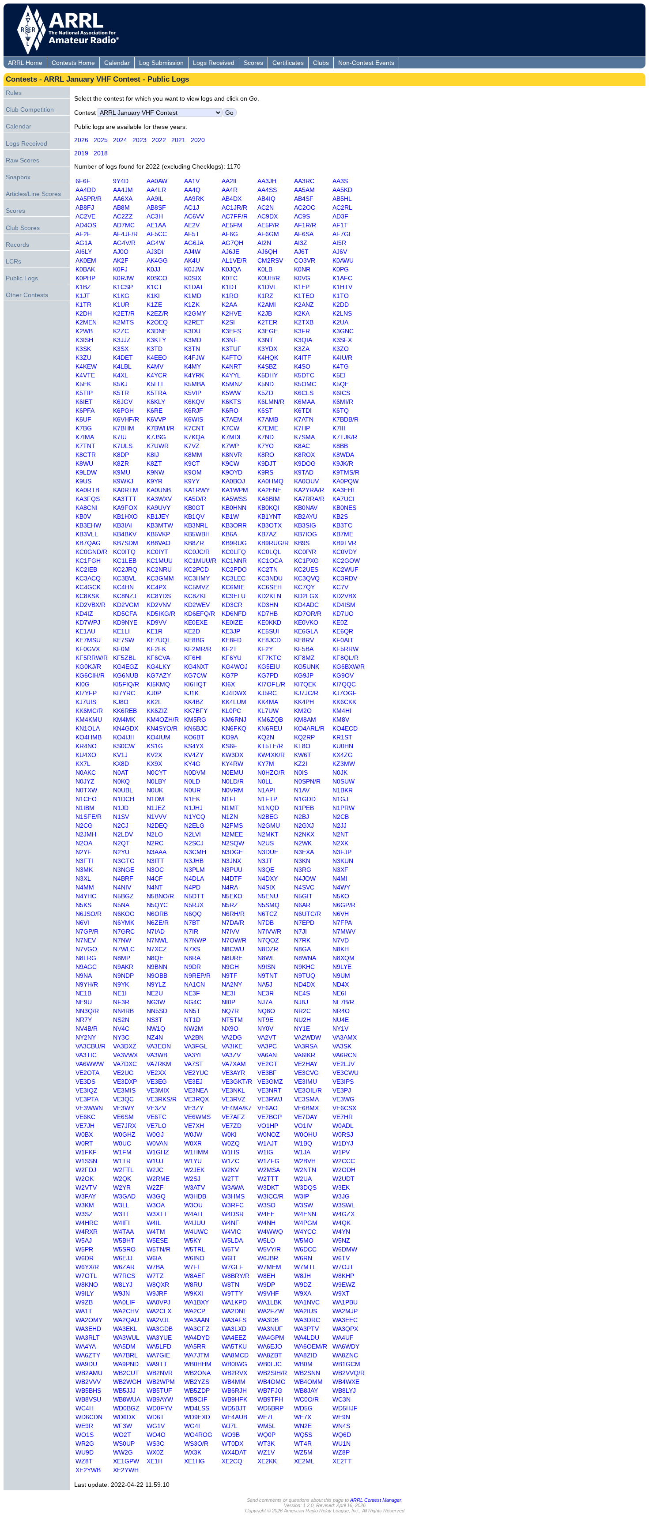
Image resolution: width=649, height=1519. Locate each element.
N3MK (84, 869)
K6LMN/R (270, 401)
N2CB (340, 816)
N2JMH (85, 834)
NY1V (340, 1028)
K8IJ (153, 454)
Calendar (117, 62)
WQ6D (341, 1434)
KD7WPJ (87, 622)
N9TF (230, 975)
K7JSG (156, 437)
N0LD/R (233, 781)
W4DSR (233, 1213)
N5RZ (230, 904)
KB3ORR (234, 525)
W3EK (341, 1187)
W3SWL (343, 1205)
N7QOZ (268, 940)
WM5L (266, 1425)
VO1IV (303, 1125)
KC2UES (306, 569)
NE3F (192, 993)
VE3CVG (306, 1072)
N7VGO (86, 949)
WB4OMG (271, 1381)
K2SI (228, 322)
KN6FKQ (234, 728)
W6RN (303, 1258)
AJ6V (339, 251)
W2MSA (268, 1169)
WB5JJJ (124, 1390)
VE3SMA (306, 1099)
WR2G (84, 1443)
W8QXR (158, 1284)
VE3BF (267, 1072)
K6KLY (156, 401)
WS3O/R (196, 1443)
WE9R (84, 1425)
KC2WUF (345, 569)
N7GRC (124, 931)
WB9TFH (270, 1399)
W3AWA (232, 1187)
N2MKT (268, 834)
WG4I (192, 1425)
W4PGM (305, 1222)
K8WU (84, 463)
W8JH (302, 1275)
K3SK (83, 348)
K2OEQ (157, 322)
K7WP (230, 445)
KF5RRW (345, 648)
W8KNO (86, 1284)
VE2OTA (87, 1072)
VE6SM (123, 1116)
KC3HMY (197, 578)
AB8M (121, 207)
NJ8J (301, 1002)
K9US (83, 481)
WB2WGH (127, 1381)
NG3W (156, 1002)
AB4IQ (266, 198)
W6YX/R (87, 1266)
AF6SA (303, 233)
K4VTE (85, 375)
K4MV (155, 366)
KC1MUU (160, 560)
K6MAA (304, 401)
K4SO (302, 366)
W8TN (230, 1284)
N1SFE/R (88, 816)
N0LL (264, 781)
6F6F (83, 181)
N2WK (303, 843)
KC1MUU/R (200, 560)
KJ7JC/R (306, 693)
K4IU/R (342, 357)
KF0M (121, 648)
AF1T (340, 225)
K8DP (121, 454)
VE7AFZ (233, 1116)
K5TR (121, 392)
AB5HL (341, 198)
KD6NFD (234, 613)
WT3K (266, 1443)
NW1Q (156, 1028)
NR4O (341, 1010)
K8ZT (154, 463)
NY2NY (85, 1037)
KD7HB (267, 613)
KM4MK (124, 719)
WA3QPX (345, 1328)
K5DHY (267, 375)
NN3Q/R (87, 1010)
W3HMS (233, 1196)
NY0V (265, 1028)
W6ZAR (124, 1266)
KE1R (154, 631)
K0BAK (85, 269)
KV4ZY (194, 754)
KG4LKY (158, 666)
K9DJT (266, 463)
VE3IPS (343, 1081)
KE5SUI (268, 631)
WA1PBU (345, 1302)
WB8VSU (88, 1399)
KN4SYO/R (162, 728)
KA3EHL (343, 490)
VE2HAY (305, 1063)
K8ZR (121, 463)
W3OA (155, 1205)
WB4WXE (345, 1381)
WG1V (156, 1425)
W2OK (84, 1178)
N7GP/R (86, 931)
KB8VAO (158, 543)
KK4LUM (234, 701)
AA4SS (267, 189)
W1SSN (86, 1161)
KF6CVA (158, 657)
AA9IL (155, 198)
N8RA (192, 957)
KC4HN (123, 587)
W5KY (192, 1240)
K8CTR (85, 454)
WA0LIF (124, 1302)
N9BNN (157, 966)
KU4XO (85, 754)
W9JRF (157, 1293)
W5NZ (341, 1240)
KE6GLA (305, 631)
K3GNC (343, 331)
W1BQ (303, 1143)
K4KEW (86, 366)
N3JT (264, 860)
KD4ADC (306, 604)
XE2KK (267, 1461)
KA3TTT (124, 498)
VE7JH (84, 1125)
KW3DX (232, 754)
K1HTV (342, 286)
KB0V (83, 516)
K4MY (192, 366)
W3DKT (268, 1187)
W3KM (84, 1205)
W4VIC (231, 1231)
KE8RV (304, 640)
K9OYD (232, 472)
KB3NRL (196, 525)
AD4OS (85, 225)
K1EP (301, 286)
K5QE (340, 384)
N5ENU (267, 896)
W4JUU (194, 1222)
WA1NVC (307, 1302)
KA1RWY (197, 490)
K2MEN (86, 322)
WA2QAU (126, 1319)
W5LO (266, 1240)
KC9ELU (233, 595)
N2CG (84, 825)
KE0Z (340, 622)
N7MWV (343, 931)
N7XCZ (157, 949)
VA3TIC (86, 1055)
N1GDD (305, 799)
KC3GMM (160, 578)
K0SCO (157, 278)
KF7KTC (269, 657)
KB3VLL (86, 534)
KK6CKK (344, 701)
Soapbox (18, 177)
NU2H (302, 1019)
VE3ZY (194, 1108)
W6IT (229, 1258)
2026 (81, 139)
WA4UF (343, 1337)
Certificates (288, 62)
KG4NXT (196, 666)
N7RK (302, 940)
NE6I (339, 993)
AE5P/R (268, 225)
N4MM (84, 887)
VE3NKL (233, 1090)
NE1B (83, 993)
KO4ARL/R (309, 728)
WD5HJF (345, 1408)
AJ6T (301, 251)
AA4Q (192, 189)
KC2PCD (196, 569)
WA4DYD (197, 1337)
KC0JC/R (197, 551)
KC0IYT (157, 551)
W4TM (156, 1231)
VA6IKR (304, 1055)
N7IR (191, 931)
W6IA (154, 1258)
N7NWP (195, 940)
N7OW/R (234, 940)
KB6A (229, 534)
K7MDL (232, 437)
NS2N (121, 1019)
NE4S (302, 993)
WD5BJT (234, 1408)
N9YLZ (156, 984)
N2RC (155, 843)
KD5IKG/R (161, 613)
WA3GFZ (197, 1328)
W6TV (341, 1258)
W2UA (302, 1178)
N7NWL (157, 940)
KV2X (154, 754)
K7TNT (85, 445)
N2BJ (301, 816)
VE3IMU (305, 1081)
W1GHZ (158, 1152)
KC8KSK (87, 595)
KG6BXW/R (348, 666)
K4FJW (194, 357)
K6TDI (303, 410)
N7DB (265, 922)
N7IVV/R (269, 931)
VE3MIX (158, 1090)
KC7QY (304, 587)
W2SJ (192, 1178)
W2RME (158, 1178)
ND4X (340, 984)
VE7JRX (124, 1125)
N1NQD (268, 807)
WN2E (303, 1425)
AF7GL (342, 233)
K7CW (230, 428)
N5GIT (303, 896)
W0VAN (157, 1143)
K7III (338, 428)
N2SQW (233, 843)
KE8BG (194, 640)
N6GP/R (343, 904)
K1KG (121, 295)
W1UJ (155, 1161)
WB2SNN (307, 1372)
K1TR (83, 304)
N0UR (192, 790)
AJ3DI (155, 251)
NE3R (265, 993)
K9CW (230, 463)
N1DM (155, 799)
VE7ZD (231, 1125)
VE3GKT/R (237, 1081)
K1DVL (266, 286)
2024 (120, 139)
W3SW (303, 1205)
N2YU (121, 852)
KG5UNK (306, 666)
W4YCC (305, 1231)
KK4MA (267, 701)
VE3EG (157, 1081)
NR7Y (83, 1019)
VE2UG (123, 1072)
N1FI (228, 799)
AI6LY (83, 251)
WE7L (265, 1417)
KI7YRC (124, 693)
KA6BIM (268, 498)
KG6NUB (125, 675)
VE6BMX (306, 1108)
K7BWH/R (160, 428)
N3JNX (231, 860)
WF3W (122, 1425)
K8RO (265, 454)
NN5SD (157, 1010)
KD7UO (343, 613)
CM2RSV (270, 260)
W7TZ (155, 1275)
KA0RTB (87, 490)
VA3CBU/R (90, 1046)
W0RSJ (342, 1134)
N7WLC (124, 949)
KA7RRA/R (309, 498)
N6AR (302, 904)
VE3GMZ (270, 1081)
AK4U (192, 260)
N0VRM (232, 790)
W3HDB (195, 1196)
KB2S (340, 516)
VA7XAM (234, 1063)
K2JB (264, 313)
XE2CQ (232, 1461)
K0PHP (85, 278)
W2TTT (268, 1178)
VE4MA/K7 (237, 1108)
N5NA (121, 904)
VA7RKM (159, 1063)
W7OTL (86, 1275)
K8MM (193, 454)
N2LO (155, 834)
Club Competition (30, 109)
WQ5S (303, 1434)
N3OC (155, 869)
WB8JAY (306, 1390)
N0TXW (86, 790)
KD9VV (156, 622)
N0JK (339, 772)
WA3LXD (234, 1328)
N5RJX (194, 904)
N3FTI (84, 860)
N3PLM (194, 869)
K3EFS (231, 331)
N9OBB (157, 975)
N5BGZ (123, 896)
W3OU (193, 1205)
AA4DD (85, 189)
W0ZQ (231, 1143)
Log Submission (161, 62)
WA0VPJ (158, 1302)
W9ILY (84, 1293)
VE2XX (156, 1072)
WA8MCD (235, 1355)
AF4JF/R (125, 233)
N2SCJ (194, 843)
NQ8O (266, 1010)
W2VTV (86, 1187)
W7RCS (124, 1275)
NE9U (83, 1002)
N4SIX (266, 887)
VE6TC (156, 1116)
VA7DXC (125, 1063)
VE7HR (342, 1116)
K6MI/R (342, 401)
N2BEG (267, 816)
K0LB (264, 269)
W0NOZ (268, 1134)
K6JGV (122, 401)
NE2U (155, 993)
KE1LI (121, 631)
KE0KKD (269, 622)
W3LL (121, 1205)
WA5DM (124, 1346)
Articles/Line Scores (33, 193)
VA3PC (267, 1046)
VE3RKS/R (162, 1099)
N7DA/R (233, 922)
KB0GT (194, 507)
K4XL (120, 375)
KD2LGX (306, 595)
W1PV (341, 1152)
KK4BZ (194, 701)
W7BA (155, 1266)
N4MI (339, 878)
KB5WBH (197, 534)
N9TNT (267, 975)
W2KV (230, 1169)
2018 (101, 153)
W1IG (265, 1152)
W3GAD (124, 1196)
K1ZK (192, 304)
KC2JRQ (125, 569)
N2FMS (232, 825)
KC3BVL (124, 578)
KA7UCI (343, 498)
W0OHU (305, 1134)
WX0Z (155, 1452)
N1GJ (340, 799)
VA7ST (193, 1063)
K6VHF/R (126, 419)
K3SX (120, 348)
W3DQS (305, 1187)
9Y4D (120, 181)
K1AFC (342, 278)
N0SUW (343, 781)
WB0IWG (234, 1364)
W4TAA (123, 1231)
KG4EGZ (125, 666)
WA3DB (268, 1319)
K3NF (230, 339)
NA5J (264, 984)
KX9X (154, 763)
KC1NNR (234, 560)
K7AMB (267, 419)
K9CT (192, 463)
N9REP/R (197, 975)
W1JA (302, 1152)
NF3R (121, 1002)
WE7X (302, 1417)
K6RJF (193, 410)
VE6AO (267, 1108)
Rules (14, 92)
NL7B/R (343, 1002)
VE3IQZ (86, 1090)
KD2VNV (159, 604)
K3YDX (267, 348)
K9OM (193, 472)
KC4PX (156, 587)
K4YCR (157, 375)
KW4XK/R (271, 754)
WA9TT (157, 1364)
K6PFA (84, 410)
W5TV (230, 1249)
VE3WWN (89, 1108)
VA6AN (267, 1055)
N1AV (301, 790)
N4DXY (267, 878)
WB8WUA (126, 1399)
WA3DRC (307, 1319)
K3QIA (303, 339)
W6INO (194, 1258)
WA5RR (195, 1346)
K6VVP (156, 419)
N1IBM (84, 807)
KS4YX (194, 746)
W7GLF (232, 1266)
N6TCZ (267, 913)
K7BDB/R (345, 419)
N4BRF (123, 878)
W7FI (191, 1266)
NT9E (265, 1019)
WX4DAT (234, 1452)
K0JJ (153, 269)
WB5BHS (88, 1390)
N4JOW (305, 878)
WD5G (303, 1408)
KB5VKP (158, 534)
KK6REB (125, 710)
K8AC (302, 445)
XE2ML (304, 1461)
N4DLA (194, 878)
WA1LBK (269, 1302)
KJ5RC (267, 693)
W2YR (122, 1187)
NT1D (192, 1019)
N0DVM (195, 772)
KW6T (302, 754)
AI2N (264, 242)
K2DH (83, 313)
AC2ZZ (123, 216)
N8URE (232, 957)
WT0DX (232, 1443)
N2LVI (192, 834)
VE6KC (85, 1116)
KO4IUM (158, 737)
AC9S (302, 216)
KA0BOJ (233, 481)
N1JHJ (193, 807)
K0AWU (343, 260)
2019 (81, 153)
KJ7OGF (344, 693)
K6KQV (194, 401)
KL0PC (231, 710)
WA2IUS (305, 1311)
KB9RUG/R (273, 543)
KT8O (302, 746)
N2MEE (232, 834)
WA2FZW (270, 1311)
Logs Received (213, 62)
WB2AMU (88, 1372)
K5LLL (155, 384)
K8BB (340, 445)
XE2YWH (126, 1470)
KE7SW (123, 640)
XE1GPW (126, 1461)
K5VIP (192, 392)
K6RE (154, 410)
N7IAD (156, 931)
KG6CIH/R (90, 675)
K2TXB (303, 322)
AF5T (192, 233)
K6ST (265, 410)
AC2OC (304, 207)
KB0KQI (268, 507)
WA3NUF (270, 1328)
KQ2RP (304, 737)
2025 (101, 139)
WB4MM (233, 1381)
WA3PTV (306, 1328)
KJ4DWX (234, 693)
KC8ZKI (195, 595)
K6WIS (193, 419)
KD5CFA (124, 613)
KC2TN (267, 569)
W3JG (341, 1196)
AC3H (155, 216)
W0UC (122, 1143)
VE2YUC (196, 1072)
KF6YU (231, 657)
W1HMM (196, 1152)
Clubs (321, 62)
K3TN (192, 348)
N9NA (83, 975)
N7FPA (341, 922)
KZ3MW (343, 763)
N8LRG (85, 957)
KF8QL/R (345, 657)
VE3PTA (86, 1099)
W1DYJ (342, 1143)
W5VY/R (269, 1249)
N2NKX (304, 834)
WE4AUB (234, 1417)
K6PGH (123, 410)
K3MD (192, 339)
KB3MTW (160, 525)
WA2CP (194, 1311)
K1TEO (304, 295)
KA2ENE (269, 490)
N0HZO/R (271, 772)
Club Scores (23, 227)
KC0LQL (269, 551)
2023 (139, 139)
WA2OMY (88, 1319)
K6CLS (303, 392)
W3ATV (194, 1187)
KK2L (154, 701)
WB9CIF (196, 1399)
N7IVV (230, 931)
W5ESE (157, 1240)
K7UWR (158, 445)
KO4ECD (345, 728)
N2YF (83, 852)
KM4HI (341, 710)
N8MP (121, 957)
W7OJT (343, 1266)
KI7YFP (86, 693)
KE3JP (231, 631)
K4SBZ (267, 366)
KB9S (301, 543)
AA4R (230, 189)
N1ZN (230, 816)
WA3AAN (196, 1319)
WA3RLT (87, 1337)
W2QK (122, 1178)
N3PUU (232, 869)
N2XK (340, 843)
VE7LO (156, 1125)
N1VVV (156, 816)
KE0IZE (232, 622)
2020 (198, 139)
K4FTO (232, 357)
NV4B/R (86, 1028)
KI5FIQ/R (126, 684)
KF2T (229, 648)
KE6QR (342, 631)
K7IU (120, 437)
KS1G (155, 746)
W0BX (84, 1134)
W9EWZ (343, 1284)
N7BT (192, 922)
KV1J (120, 754)
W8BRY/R (235, 1275)
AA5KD (342, 189)
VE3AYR (233, 1072)
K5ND (265, 384)
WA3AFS (234, 1319)
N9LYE (341, 966)
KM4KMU (88, 719)
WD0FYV (159, 1408)
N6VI (82, 922)
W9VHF (268, 1293)
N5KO (340, 896)
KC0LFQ (234, 551)
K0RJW (123, 278)
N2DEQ (157, 825)
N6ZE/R (158, 922)
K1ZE (154, 304)
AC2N (265, 207)
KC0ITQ (124, 551)
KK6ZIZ (157, 710)
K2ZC (121, 331)
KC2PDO (234, 569)
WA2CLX (159, 1311)
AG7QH (232, 242)
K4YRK (194, 375)
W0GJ (155, 1134)
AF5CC (157, 233)
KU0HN (342, 746)
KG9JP (303, 675)
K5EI (339, 375)
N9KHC (304, 966)
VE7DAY (305, 1116)
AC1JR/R (234, 207)
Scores (253, 62)
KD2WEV (197, 604)
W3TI (120, 1213)
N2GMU (268, 825)
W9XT (341, 1293)
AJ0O (120, 251)
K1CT (154, 286)
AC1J (191, 207)
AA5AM (304, 189)
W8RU (193, 1284)
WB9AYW (160, 1399)
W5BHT (124, 1240)
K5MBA (194, 384)
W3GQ (156, 1196)
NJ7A (264, 1002)
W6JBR (267, 1258)
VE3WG (343, 1099)
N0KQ (121, 781)
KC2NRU (159, 569)
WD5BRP (270, 1408)
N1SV (121, 816)
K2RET (194, 322)
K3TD (154, 348)
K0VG (302, 278)
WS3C (155, 1443)
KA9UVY (158, 507)
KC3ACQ (88, 578)
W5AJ (83, 1240)
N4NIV (122, 887)
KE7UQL (158, 640)
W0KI (229, 1134)
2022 (159, 139)
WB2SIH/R (272, 1372)
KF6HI (193, 657)
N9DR (192, 966)
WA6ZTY (87, 1355)
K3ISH (84, 339)
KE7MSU (88, 640)
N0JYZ (84, 781)
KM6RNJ (234, 719)
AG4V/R (124, 242)
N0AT (120, 772)
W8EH (266, 1275)
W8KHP (343, 1275)
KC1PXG (306, 560)
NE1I (120, 993)
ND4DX (304, 984)
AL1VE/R (234, 260)
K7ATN (303, 419)
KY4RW (232, 763)
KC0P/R (305, 551)
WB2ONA (197, 1372)
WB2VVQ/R (348, 1372)
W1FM (122, 1152)
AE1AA (156, 225)
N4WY (341, 887)
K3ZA (301, 348)
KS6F (229, 746)
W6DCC (305, 1249)
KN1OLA (87, 728)
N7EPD (304, 922)
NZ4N (155, 1037)
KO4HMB (88, 737)
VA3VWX (125, 1055)
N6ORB (157, 913)
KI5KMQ (158, 684)
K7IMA (84, 437)
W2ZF (155, 1187)
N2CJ (120, 825)
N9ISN (266, 966)
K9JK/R (342, 463)
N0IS (301, 772)
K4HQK (267, 357)
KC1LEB (124, 560)
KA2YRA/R (309, 490)
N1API (266, 790)
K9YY (192, 481)
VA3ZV (231, 1055)
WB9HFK (234, 1399)
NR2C (302, 1010)
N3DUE (267, 852)
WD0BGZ (126, 1408)
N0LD (192, 781)
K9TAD (303, 472)
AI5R (339, 242)
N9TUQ (304, 975)
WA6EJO (269, 1346)
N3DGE (232, 852)
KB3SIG (305, 525)
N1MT (230, 807)
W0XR (193, 1143)
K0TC (230, 278)
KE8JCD (269, 640)
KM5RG (195, 719)
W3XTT (157, 1213)
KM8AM (305, 719)
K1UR (121, 304)
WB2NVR (160, 1372)
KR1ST (342, 737)
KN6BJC (196, 728)
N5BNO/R (160, 896)
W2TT (230, 1178)
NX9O (230, 1028)
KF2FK (156, 648)
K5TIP (84, 392)
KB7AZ (267, 534)
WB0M (303, 1364)
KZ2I (300, 763)
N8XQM (343, 957)
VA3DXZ (124, 1046)
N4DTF (232, 878)
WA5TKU (234, 1346)
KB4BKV (124, 534)
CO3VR (304, 260)
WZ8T (84, 1461)
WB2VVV (88, 1381)
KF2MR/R (197, 648)
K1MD (192, 295)
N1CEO (86, 799)
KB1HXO (125, 516)
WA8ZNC (345, 1355)
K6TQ (340, 410)
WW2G (123, 1452)
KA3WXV (159, 498)
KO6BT (194, 737)
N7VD (340, 940)
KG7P (230, 675)
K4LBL (122, 366)
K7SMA (304, 437)
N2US (265, 843)
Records (17, 244)
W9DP (266, 1284)
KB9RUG (234, 543)
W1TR (122, 1161)
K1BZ (83, 286)
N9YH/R (86, 984)
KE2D (192, 631)
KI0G (82, 684)
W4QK (341, 1222)
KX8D (121, 763)
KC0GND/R (91, 551)
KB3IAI (122, 525)
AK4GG (157, 260)
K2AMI (266, 304)
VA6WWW (89, 1063)
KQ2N (265, 737)
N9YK (121, 984)
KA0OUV (306, 481)
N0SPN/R (307, 781)
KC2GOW (346, 560)
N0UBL (122, 790)
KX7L (82, 763)
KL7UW (268, 710)
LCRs (13, 261)
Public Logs (22, 278)
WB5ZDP (197, 1390)
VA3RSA (305, 1046)
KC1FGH (88, 560)
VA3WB (157, 1055)
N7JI (300, 931)
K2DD (340, 304)
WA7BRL (125, 1355)
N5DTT (194, 896)
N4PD (192, 887)
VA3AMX (344, 1037)
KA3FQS (87, 498)
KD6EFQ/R (199, 613)
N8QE (155, 957)
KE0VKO (306, 622)
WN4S (341, 1425)
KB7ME (342, 534)
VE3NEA (196, 1090)
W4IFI (121, 1222)
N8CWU (233, 949)
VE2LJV (343, 1063)
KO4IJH (124, 737)
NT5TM (232, 1019)
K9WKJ (123, 481)
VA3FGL (195, 1046)
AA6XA (122, 198)
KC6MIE (233, 587)
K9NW (155, 472)
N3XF (340, 869)
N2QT (121, 843)
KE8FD (231, 640)
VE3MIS (124, 1090)
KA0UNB (159, 490)
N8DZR (267, 949)
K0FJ (120, 269)
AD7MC (124, 225)
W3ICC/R (270, 1196)
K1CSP (123, 286)
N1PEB (304, 807)
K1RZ (265, 295)
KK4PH (304, 701)
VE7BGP (269, 1116)
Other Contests (27, 294)
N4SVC (304, 887)
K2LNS (342, 313)
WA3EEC (345, 1319)
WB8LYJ (344, 1390)
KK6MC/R (89, 710)
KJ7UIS (85, 701)
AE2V (192, 225)
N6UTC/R (307, 913)
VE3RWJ (269, 1099)
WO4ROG (198, 1434)
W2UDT (343, 1178)
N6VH (340, 913)
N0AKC (85, 772)
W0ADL (342, 1125)
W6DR (84, 1258)
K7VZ (192, 445)
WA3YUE (159, 1337)
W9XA (302, 1293)
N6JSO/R (88, 913)
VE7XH (194, 1125)
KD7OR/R (307, 613)
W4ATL (194, 1213)
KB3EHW (88, 525)
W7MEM (269, 1266)
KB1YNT (269, 516)
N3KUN (342, 860)
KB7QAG (88, 543)
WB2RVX (234, 1372)
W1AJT (267, 1143)
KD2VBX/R (90, 604)
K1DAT (194, 286)
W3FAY (85, 1196)
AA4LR (156, 189)
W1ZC (230, 1161)
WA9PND (126, 1364)
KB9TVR (344, 543)
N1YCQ (194, 816)
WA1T (83, 1311)
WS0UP (124, 1443)
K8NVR (232, 454)
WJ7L (229, 1425)
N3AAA (156, 852)
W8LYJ (122, 1284)
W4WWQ (270, 1231)
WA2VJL (158, 1319)
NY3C (121, 1037)
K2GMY (195, 313)
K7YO (265, 445)
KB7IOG (305, 534)
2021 (178, 139)
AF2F (83, 233)
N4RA (230, 887)
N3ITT (155, 860)
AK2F (120, 260)
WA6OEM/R (310, 1346)
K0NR (302, 269)
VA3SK (341, 1046)
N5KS (83, 904)
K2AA (229, 304)
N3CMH (195, 852)
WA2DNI (233, 1311)
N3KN (302, 860)
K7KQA (194, 437)
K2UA (340, 322)
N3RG (302, 869)
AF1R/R (305, 225)
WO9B (231, 1434)
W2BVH (305, 1161)
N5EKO (232, 896)
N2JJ (339, 825)
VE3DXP (125, 1081)
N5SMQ (268, 904)
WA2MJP (345, 1311)
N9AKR (123, 966)
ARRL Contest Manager (375, 1500)
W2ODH (343, 1169)
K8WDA (343, 454)
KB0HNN (234, 507)
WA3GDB (160, 1328)
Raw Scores (22, 160)
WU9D (84, 1452)
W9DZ (303, 1284)
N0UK (155, 790)
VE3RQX (196, 1099)
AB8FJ (84, 207)
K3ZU (83, 357)
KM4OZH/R (163, 719)
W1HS (230, 1152)
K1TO (340, 295)
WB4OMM (308, 1381)
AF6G (230, 233)
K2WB (84, 331)
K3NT (265, 339)
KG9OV (343, 675)
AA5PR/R (88, 198)
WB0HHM (197, 1364)
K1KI (153, 295)
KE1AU (85, 631)
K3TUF (231, 348)
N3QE (265, 869)
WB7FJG (270, 1390)
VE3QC (123, 1099)
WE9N (341, 1417)
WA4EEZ (234, 1337)
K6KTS (231, 401)
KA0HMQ (270, 481)
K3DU (192, 331)
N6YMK (123, 922)
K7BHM (123, 428)
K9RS (265, 472)
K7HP (302, 428)
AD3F (340, 216)
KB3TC (342, 525)
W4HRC (86, 1222)
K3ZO (340, 348)
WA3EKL (125, 1328)
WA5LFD (159, 1346)
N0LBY (156, 781)
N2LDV (123, 834)
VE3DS (85, 1081)
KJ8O (120, 701)
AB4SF (303, 198)
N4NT (155, 887)
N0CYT (157, 772)
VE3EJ (193, 1081)
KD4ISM (343, 604)
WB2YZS (196, 1381)
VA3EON (159, 1046)
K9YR (154, 481)
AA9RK (194, 198)
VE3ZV (156, 1108)
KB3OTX (269, 525)
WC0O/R (306, 1399)
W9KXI (193, 1293)
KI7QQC (344, 684)
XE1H (154, 1461)
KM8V (340, 719)
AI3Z (300, 242)
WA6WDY (345, 1346)
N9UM (341, 975)
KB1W (230, 516)
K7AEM (232, 419)
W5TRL (194, 1249)
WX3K (192, 1452)
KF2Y (265, 648)
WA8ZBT (269, 1355)
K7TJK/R (344, 437)
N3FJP (341, 852)
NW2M (193, 1028)
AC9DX (267, 216)
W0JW (193, 1134)
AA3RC (304, 181)
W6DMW (344, 1249)
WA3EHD (88, 1328)
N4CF (155, 878)
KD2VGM (126, 604)
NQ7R (230, 1010)
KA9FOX (125, 507)
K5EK (83, 384)
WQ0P (266, 1434)
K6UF (83, 419)
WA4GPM (270, 1337)
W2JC (155, 1169)
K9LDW (86, 472)
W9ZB (84, 1302)
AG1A (83, 242)
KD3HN (267, 604)
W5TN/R (158, 1249)
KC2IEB (86, 569)
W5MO (303, 1240)
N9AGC (86, 966)
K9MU (121, 472)
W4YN (341, 1231)
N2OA (83, 843)
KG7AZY (159, 675)
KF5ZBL (124, 657)
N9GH (230, 966)
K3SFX (342, 339)
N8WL (265, 957)
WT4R (303, 1443)
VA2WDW (307, 1037)
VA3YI (192, 1055)
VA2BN (194, 1037)
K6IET (84, 401)
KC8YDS (159, 595)
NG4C (192, 1002)
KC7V (340, 587)
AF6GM (268, 233)
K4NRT (232, 366)
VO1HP (267, 1125)
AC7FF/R (235, 216)
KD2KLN (269, 595)
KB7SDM (125, 543)
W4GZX (343, 1213)
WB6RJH (234, 1390)
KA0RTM (125, 490)
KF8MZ (304, 657)
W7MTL (305, 1266)
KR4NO (86, 746)
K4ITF (302, 357)
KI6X (228, 684)
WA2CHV (126, 1311)
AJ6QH (267, 251)
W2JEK (194, 1169)
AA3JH (266, 181)
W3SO (266, 1205)
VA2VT (266, 1037)
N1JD (120, 807)
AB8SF (156, 207)
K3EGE (267, 331)
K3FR (302, 331)
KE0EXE (196, 622)
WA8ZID (305, 1355)
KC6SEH (269, 587)
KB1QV (194, 516)
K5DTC (304, 375)
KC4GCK (88, 587)
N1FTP (267, 799)
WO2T (122, 1434)
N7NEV (85, 940)
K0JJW (194, 269)
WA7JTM (196, 1355)
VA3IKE (232, 1046)
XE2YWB (88, 1470)
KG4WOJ (235, 666)
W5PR (84, 1249)
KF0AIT (343, 640)
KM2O (303, 710)
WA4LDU (306, 1337)
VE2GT (267, 1063)
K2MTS (123, 322)
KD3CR (232, 604)
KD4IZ (84, 613)
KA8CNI (86, 507)
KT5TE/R (270, 746)
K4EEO (157, 357)
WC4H (84, 1408)
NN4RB (123, 1010)
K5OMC (305, 384)
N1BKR (342, 790)
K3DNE (157, 331)
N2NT (340, 834)
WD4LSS (196, 1408)
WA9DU (86, 1364)
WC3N (341, 1399)
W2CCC (343, 1161)
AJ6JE (230, 251)
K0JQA (231, 269)
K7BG (83, 428)
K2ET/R (124, 313)
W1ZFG (268, 1161)
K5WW (231, 392)
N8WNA (305, 957)
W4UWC (196, 1231)
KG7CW (195, 675)
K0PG (340, 269)
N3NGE (123, 869)
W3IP (301, 1196)
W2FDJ (85, 1169)
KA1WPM (235, 490)
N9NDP (123, 975)
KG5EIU (268, 666)
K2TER (267, 322)
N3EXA (303, 852)
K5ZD (265, 392)
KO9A (230, 737)
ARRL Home (25, 62)
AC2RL (342, 207)
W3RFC (233, 1205)
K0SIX (192, 278)
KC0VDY (344, 551)
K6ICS (341, 392)
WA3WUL (126, 1337)
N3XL (83, 878)
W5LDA (232, 1240)
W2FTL (123, 1169)
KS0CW (124, 746)
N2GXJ (304, 825)
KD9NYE (125, 622)
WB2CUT (126, 1372)
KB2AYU (305, 516)
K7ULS (122, 445)
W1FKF (86, 1152)
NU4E (340, 1019)
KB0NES (344, 507)
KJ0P (154, 693)
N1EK (192, 799)
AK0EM (85, 260)
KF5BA (303, 648)
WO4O (156, 1434)
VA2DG (232, 1037)
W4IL (154, 1222)
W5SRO (124, 1249)
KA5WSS (234, 498)
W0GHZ (124, 1134)
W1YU (193, 1161)
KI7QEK (305, 684)
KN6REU (269, 728)
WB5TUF (159, 1390)
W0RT (84, 1143)
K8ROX (304, 454)
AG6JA (193, 242)
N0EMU (232, 772)
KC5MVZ (196, 587)
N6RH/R (233, 913)
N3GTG (124, 860)
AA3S (340, 181)
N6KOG (124, 913)
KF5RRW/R (91, 657)
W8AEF (194, 1275)
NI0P (228, 1002)
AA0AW (157, 181)
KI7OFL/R (271, 684)
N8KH (340, 949)
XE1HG (194, 1461)
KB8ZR (194, 543)
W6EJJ (122, 1258)
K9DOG (305, 463)
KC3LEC (233, 578)
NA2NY (232, 984)
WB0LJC (269, 1364)
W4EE (266, 1213)
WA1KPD (234, 1302)
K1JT (82, 295)
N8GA (302, 949)
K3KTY (156, 339)
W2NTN (305, 1169)
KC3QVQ (307, 578)
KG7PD (267, 675)
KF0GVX (87, 648)
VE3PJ (341, 1090)
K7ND (265, 437)
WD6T (155, 1417)
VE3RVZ (233, 1099)
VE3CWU (345, 1072)
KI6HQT (195, 684)
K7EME (267, 428)
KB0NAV (305, 507)
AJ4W (192, 251)
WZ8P (341, 1452)
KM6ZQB (270, 719)
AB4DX (231, 198)
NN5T (192, 1010)
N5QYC (157, 904)
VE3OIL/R (308, 1090)
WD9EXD (197, 1417)
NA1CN (194, 984)
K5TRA (156, 392)
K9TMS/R (345, 472)
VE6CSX (344, 1108)
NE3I (228, 993)
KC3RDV (344, 578)
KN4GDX (125, 728)
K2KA (301, 313)
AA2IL (230, 181)
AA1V (192, 181)
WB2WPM (161, 1381)
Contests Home (73, 62)
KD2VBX (344, 595)
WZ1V (266, 1452)
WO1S (84, 1434)
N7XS (192, 949)
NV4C (121, 1028)
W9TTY (232, 1293)
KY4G (192, 763)
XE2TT (342, 1461)
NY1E (302, 1028)
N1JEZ (156, 807)
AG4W (156, 242)
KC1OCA (269, 560)
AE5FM (232, 225)
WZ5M (303, 1452)
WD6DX (124, 1417)
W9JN (121, 1293)
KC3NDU (270, 578)
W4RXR (86, 1231)
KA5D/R (195, 498)
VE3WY (123, 1108)
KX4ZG (342, 754)
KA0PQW (345, 481)
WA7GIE (158, 1355)
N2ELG (194, 825)
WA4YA (85, 1346)
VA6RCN (344, 1055)
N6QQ (193, 913)
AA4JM (123, 189)
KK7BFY (196, 710)
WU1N (341, 1443)
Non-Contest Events (366, 62)
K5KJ (120, 384)
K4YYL (231, 375)
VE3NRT (269, 1090)
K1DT (230, 286)
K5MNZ (232, 384)
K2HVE (231, 313)
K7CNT (194, 428)
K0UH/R (268, 278)
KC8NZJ (124, 595)
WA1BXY (196, 1302)
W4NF (230, 1222)
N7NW (122, 940)
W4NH (266, 1222)
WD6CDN (88, 1417)
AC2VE (85, 216)
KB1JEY (158, 516)
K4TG (340, 366)
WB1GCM (346, 1364)
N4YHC (85, 896)
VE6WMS (197, 1116)
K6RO (230, 410)
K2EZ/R (157, 313)
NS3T (154, 1019)
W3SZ (84, 1213)
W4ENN (305, 1213)
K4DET (123, 357)
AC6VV (194, 216)
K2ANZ (304, 304)
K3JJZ (122, 339)
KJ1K (191, 693)
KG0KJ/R (88, 666)
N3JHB (194, 860)
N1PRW (343, 807)
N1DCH (123, 799)
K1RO (230, 295)
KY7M (265, 763)
